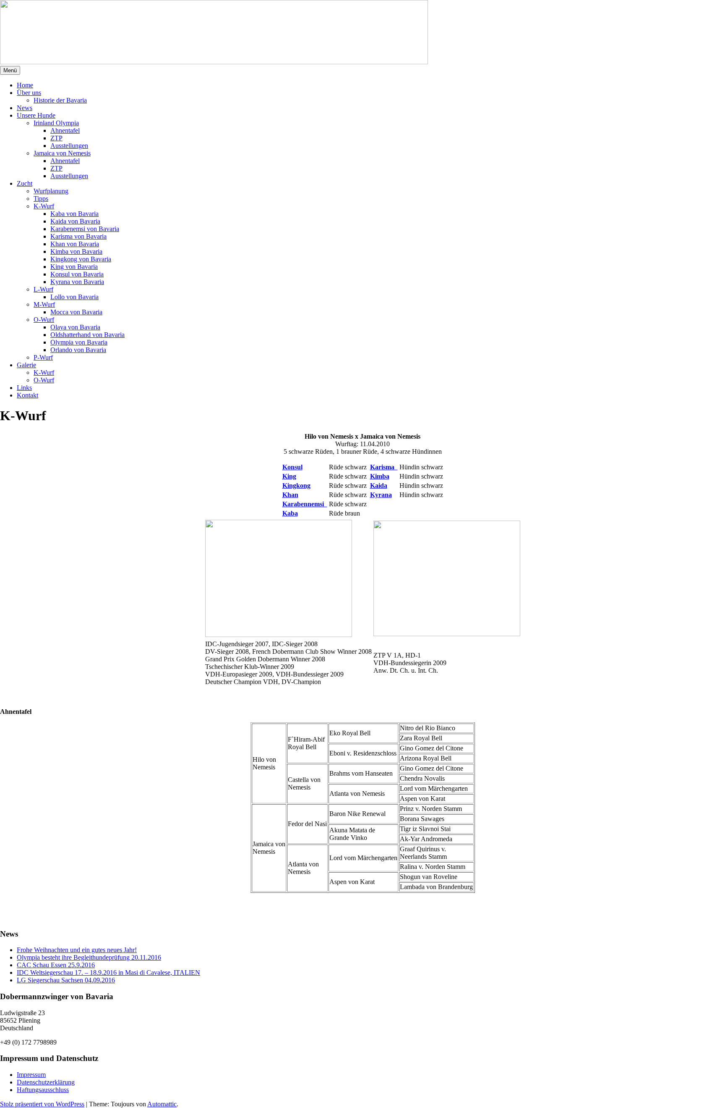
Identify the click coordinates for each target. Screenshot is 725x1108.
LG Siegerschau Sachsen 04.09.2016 (66, 980)
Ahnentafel (65, 130)
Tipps (41, 198)
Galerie (26, 364)
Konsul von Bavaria (77, 274)
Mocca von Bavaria (76, 312)
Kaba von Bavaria (74, 213)
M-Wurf (44, 304)
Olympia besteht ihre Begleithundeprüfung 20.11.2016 (89, 957)
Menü (10, 70)
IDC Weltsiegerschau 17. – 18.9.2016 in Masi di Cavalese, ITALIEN (108, 972)
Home (25, 85)
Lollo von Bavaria (74, 296)
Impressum (31, 1074)
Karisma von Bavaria (78, 236)
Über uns (29, 92)
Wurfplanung (51, 191)
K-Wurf (44, 206)
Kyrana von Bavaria (77, 281)
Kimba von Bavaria (76, 251)
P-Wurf (43, 357)
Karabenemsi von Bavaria (84, 228)
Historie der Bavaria (60, 100)
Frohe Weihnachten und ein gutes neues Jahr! (77, 949)
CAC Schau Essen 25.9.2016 (56, 965)
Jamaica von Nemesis (62, 153)
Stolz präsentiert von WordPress (42, 1104)
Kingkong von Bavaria (80, 259)
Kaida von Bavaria (75, 221)
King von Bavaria (74, 266)
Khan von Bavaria (74, 243)
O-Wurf (44, 319)
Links (24, 387)
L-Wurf (43, 289)
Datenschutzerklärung (46, 1082)
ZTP (56, 138)
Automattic (162, 1104)
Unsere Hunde (36, 115)
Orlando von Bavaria (78, 349)
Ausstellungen (69, 145)
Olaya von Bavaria (75, 327)
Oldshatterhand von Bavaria (87, 334)
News (24, 107)
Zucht (24, 183)
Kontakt (27, 395)
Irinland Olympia (56, 122)
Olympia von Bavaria (78, 342)
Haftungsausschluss (43, 1089)
